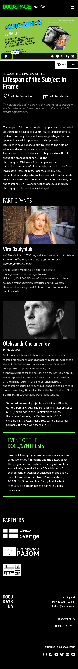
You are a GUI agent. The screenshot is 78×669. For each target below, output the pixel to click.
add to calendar (59, 96)
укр (36, 6)
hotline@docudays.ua (63, 606)
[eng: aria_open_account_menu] (72, 6)
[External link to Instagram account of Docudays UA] (45, 654)
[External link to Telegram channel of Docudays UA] (73, 654)
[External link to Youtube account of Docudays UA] (56, 654)
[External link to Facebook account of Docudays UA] (51, 654)
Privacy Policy (66, 619)
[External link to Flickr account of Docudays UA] (67, 654)
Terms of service (64, 626)
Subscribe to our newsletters (60, 647)
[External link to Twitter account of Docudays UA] (62, 654)
